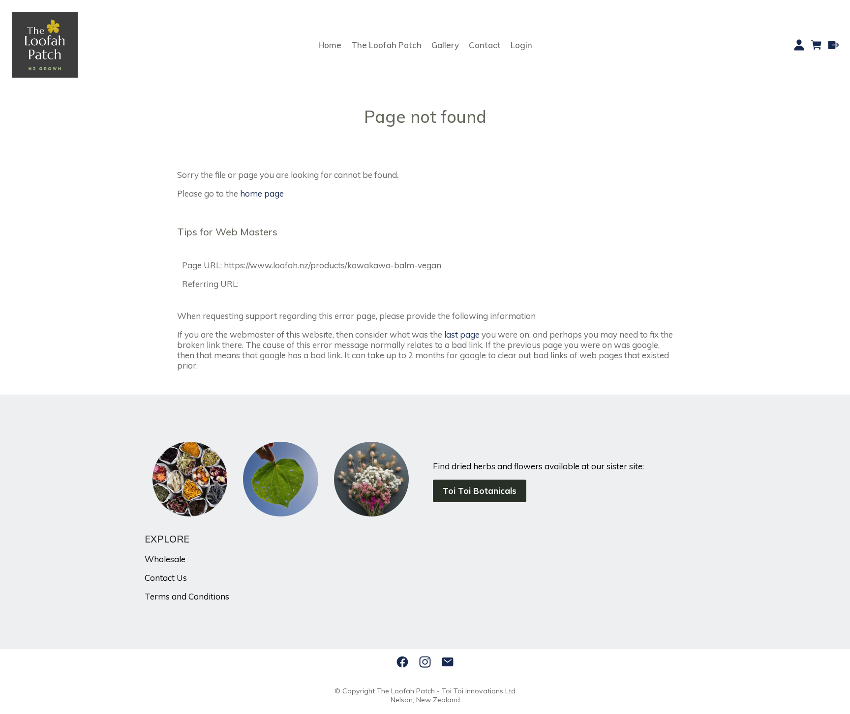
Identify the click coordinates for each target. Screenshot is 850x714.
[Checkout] (833, 45)
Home (329, 45)
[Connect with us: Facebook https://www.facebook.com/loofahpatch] (402, 662)
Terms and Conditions (187, 596)
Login (521, 45)
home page (262, 193)
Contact (485, 45)
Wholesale (165, 559)
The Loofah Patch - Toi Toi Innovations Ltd (446, 690)
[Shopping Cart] (816, 45)
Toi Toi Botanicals (479, 491)
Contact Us (166, 577)
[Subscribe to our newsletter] (447, 662)
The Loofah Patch (386, 45)
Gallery (445, 45)
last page (462, 334)
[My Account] (799, 45)
